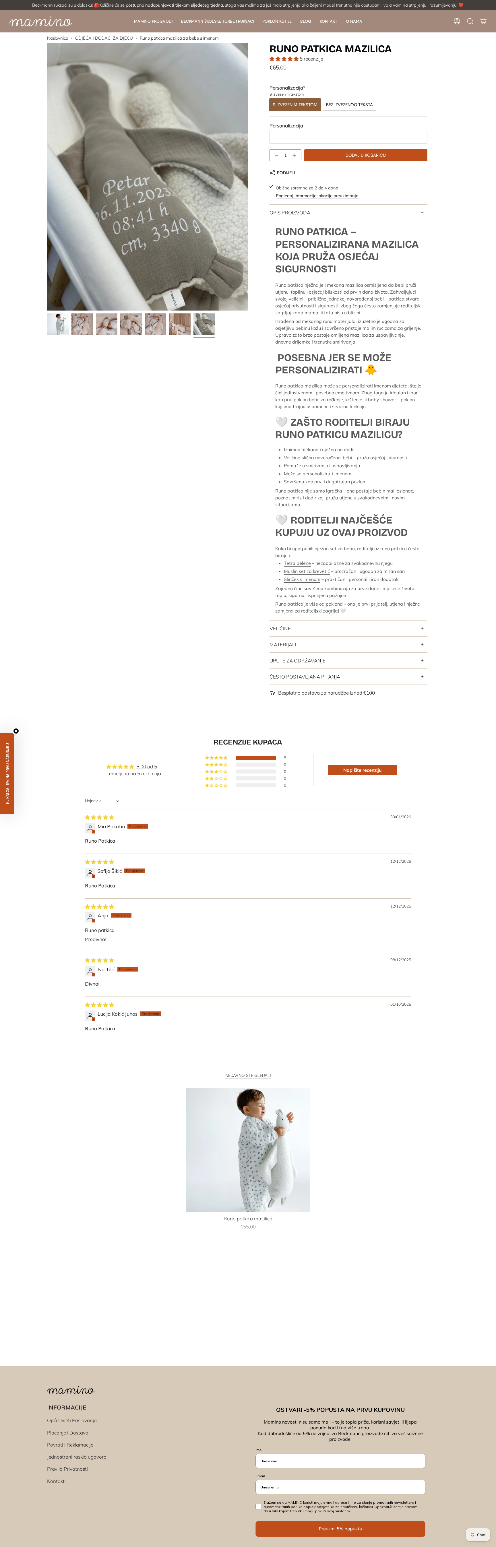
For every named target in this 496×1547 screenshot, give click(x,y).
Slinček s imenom (302, 579)
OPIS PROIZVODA (290, 213)
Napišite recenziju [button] (362, 770)
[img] (99, 817)
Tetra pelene (297, 563)
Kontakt (56, 1481)
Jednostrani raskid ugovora (76, 1457)
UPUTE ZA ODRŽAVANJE (298, 661)
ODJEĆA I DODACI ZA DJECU (104, 38)
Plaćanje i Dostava (67, 1433)
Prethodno (47, 177)
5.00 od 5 (146, 766)
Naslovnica (57, 38)
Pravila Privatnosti (67, 1469)
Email (260, 1476)
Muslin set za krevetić (307, 571)
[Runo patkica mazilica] (248, 1150)
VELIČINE (280, 628)
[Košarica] (483, 21)
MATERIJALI (283, 644)
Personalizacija (286, 126)
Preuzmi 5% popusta (340, 1529)
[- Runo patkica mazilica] (276, 155)
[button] (153, 21)
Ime (258, 1450)
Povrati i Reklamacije (70, 1445)
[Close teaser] (16, 731)
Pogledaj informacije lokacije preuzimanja (317, 195)
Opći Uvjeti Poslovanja (72, 1420)
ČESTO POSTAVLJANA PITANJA (305, 677)
